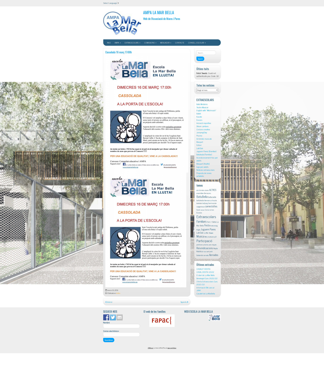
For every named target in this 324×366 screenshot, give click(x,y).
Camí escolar (212, 203)
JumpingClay (201, 132)
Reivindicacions (204, 248)
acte (197, 190)
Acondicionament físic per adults (207, 159)
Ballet (198, 113)
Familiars (201, 221)
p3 (215, 236)
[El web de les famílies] (162, 320)
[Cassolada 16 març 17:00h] (146, 114)
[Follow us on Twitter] (113, 317)
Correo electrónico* (111, 331)
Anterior (110, 302)
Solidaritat (199, 255)
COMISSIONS (149, 42)
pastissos (199, 244)
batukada (200, 200)
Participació (204, 240)
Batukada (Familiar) (204, 154)
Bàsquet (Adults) (203, 163)
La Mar (206, 232)
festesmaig (214, 225)
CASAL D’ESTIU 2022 (205, 272)
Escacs (199, 119)
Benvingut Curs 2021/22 (206, 278)
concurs (202, 210)
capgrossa (200, 206)
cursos (211, 209)
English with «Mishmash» (206, 110)
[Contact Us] (120, 317)
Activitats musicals (204, 138)
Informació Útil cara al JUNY (205, 289)
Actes (118, 293)
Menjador (211, 233)
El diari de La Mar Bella (205, 275)
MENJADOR (165, 42)
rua (205, 251)
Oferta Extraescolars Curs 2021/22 (207, 283)
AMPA (117, 42)
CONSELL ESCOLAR (196, 42)
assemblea (200, 193)
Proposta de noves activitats (203, 174)
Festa (207, 225)
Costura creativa (203, 129)
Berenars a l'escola (210, 200)
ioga (198, 229)
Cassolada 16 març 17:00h (118, 52)
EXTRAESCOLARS (132, 42)
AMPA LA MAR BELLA (158, 12)
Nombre (106, 322)
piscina (205, 244)
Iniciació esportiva (203, 123)
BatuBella (202, 196)
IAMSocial (150, 348)
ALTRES (212, 190)
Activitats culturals (204, 190)
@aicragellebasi (172, 348)
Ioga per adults (202, 166)
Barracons (207, 193)
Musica (200, 236)
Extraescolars (206, 216)
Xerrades (213, 255)
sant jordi (209, 251)
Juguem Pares (208, 229)
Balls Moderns (202, 104)
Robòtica (199, 251)
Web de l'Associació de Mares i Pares (161, 18)
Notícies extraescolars (205, 169)
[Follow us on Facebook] (106, 317)
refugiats (214, 245)
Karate (199, 116)
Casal (198, 209)
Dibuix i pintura (202, 126)
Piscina (199, 135)
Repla (215, 248)
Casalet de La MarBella (205, 293)
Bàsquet (199, 141)
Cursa (207, 209)
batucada (212, 197)
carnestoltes (211, 206)
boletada (199, 203)
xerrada (206, 255)
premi (210, 245)
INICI (109, 42)
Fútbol (198, 145)
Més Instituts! (209, 236)
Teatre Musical (202, 107)
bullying (205, 203)
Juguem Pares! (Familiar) (206, 151)
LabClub (199, 148)
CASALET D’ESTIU (203, 268)
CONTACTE (179, 42)
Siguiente (184, 302)
